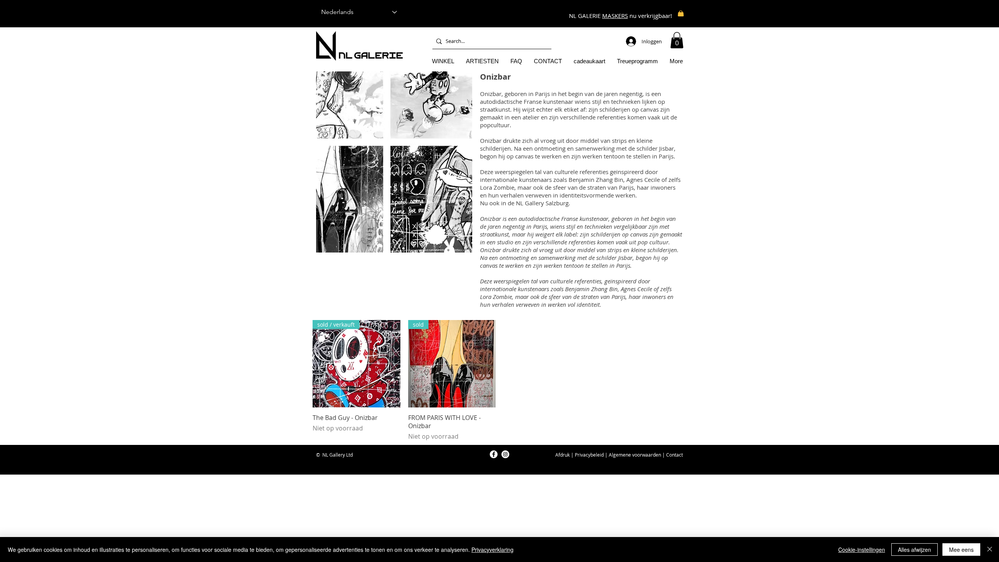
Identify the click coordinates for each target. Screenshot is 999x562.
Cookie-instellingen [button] (861, 549)
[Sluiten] (989, 549)
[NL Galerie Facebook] (494, 454)
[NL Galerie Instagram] (505, 454)
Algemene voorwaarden (635, 455)
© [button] (318, 455)
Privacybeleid (589, 455)
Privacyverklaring (492, 549)
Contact (674, 455)
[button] (677, 40)
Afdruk (562, 455)
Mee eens (961, 549)
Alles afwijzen (914, 549)
